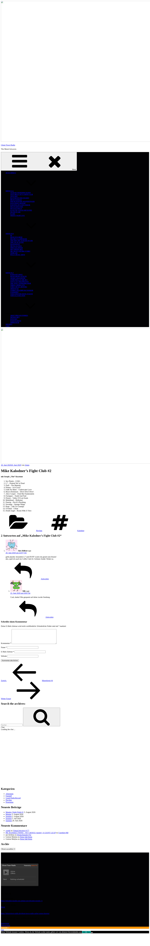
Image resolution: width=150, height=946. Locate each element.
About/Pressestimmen (19, 315)
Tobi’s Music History (18, 287)
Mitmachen (15, 317)
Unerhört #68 (63, 833)
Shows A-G (10, 191)
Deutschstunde (16, 207)
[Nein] (92, 932)
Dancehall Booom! (18, 203)
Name (4, 647)
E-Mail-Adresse (7, 652)
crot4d (8, 831)
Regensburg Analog (18, 276)
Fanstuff (9, 796)
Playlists (39, 531)
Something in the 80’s (18, 280)
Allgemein (9, 794)
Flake (12, 214)
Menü (74, 169)
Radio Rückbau (16, 274)
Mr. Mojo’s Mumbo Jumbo (20, 251)
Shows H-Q (10, 234)
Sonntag (9, 816)
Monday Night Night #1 (15, 812)
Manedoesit (15, 244)
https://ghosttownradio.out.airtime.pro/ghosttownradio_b (21, 901)
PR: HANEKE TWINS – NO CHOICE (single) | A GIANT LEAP (31, 833)
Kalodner (80, 531)
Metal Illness (16, 246)
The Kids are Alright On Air (21, 241)
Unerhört (14, 292)
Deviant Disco (16, 208)
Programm (9, 802)
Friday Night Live (17, 215)
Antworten (45, 579)
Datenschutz (15, 321)
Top (2, 930)
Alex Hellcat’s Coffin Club (21, 194)
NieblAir (13, 253)
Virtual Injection (17, 296)
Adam (27, 465)
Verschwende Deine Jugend (21, 294)
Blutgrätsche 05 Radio (19, 198)
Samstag (9, 821)
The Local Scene (17, 242)
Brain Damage (16, 200)
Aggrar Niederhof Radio (20, 193)
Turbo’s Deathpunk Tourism (21, 290)
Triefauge (14, 289)
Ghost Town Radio (8, 145)
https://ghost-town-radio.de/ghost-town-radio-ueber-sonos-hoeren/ (25, 913)
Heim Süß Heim (16, 237)
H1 (11, 235)
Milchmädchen (16, 249)
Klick (3, 907)
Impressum (14, 322)
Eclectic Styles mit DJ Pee (21, 210)
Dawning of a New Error (20, 205)
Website (4, 656)
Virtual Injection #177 (21, 831)
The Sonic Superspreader (20, 283)
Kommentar (6, 643)
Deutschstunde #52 (24, 835)
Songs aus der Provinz (19, 281)
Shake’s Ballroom (17, 278)
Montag (8, 814)
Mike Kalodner (16, 248)
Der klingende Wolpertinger (22, 201)
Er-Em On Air (15, 212)
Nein (88, 932)
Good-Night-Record (13, 798)
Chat (8, 326)
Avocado (13, 196)
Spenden (9, 324)
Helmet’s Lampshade (18, 239)
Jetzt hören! (11, 173)
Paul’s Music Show (17, 255)
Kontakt (13, 319)
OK (84, 932)
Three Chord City (17, 285)
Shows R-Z (10, 273)
